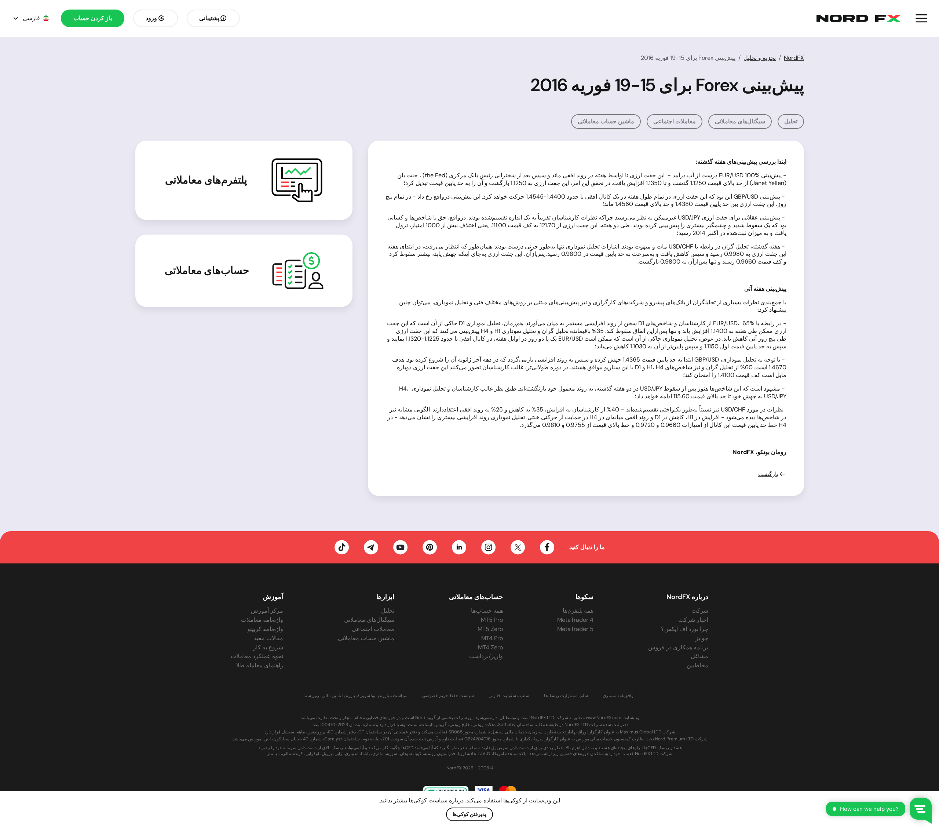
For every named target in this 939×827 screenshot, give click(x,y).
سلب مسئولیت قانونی (509, 696)
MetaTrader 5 (575, 629)
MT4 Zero (490, 647)
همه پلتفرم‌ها (578, 610)
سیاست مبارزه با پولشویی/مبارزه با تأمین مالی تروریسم (356, 696)
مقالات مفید (268, 638)
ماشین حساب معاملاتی (606, 121)
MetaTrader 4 (575, 620)
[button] (921, 18)
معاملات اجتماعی (674, 121)
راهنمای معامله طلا (259, 665)
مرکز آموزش (267, 610)
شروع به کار (268, 647)
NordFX (794, 58)
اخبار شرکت (693, 620)
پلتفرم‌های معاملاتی (206, 180)
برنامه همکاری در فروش (678, 647)
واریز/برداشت (486, 656)
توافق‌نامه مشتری (619, 696)
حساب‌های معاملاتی (207, 270)
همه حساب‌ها (487, 610)
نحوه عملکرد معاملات (257, 656)
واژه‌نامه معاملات (262, 620)
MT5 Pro (492, 620)
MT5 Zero (490, 629)
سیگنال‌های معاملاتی (740, 121)
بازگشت (768, 474)
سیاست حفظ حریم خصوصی (448, 696)
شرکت (699, 610)
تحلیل (790, 121)
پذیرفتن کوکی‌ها (469, 814)
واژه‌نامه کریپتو (265, 629)
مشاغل (699, 656)
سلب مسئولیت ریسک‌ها (566, 696)
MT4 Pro (492, 638)
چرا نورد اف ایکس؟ (684, 629)
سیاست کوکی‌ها (428, 800)
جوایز (701, 638)
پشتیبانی (209, 18)
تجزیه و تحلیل (759, 58)
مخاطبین (697, 665)
